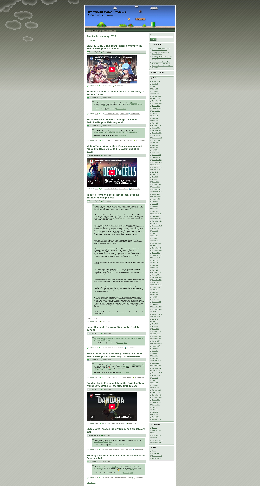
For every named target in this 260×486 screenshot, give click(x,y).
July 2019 (155, 289)
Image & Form (108, 377)
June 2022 (155, 204)
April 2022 (155, 209)
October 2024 (156, 135)
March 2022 (155, 211)
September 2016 (157, 373)
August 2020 (156, 258)
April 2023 (155, 179)
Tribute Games (124, 114)
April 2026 (155, 91)
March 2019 (155, 299)
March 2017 (155, 358)
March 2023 (155, 182)
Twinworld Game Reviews (106, 12)
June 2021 (155, 233)
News (96, 86)
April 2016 (155, 385)
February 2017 (156, 360)
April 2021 (155, 238)
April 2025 (155, 120)
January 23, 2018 (128, 473)
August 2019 (156, 287)
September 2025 (157, 108)
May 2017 (155, 353)
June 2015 (155, 409)
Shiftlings (129, 477)
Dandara (107, 423)
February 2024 (156, 155)
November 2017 (156, 338)
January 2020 (156, 275)
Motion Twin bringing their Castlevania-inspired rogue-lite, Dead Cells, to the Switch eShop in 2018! (114, 149)
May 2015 (155, 412)
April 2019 (155, 297)
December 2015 (156, 395)
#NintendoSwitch (106, 338)
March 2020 (155, 270)
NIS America (108, 86)
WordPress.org (156, 458)
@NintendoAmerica (137, 104)
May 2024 (155, 147)
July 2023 (155, 172)
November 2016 (156, 368)
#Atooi (113, 338)
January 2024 (156, 157)
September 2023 (157, 167)
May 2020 (155, 265)
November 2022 (156, 191)
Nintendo (121, 189)
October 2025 (156, 106)
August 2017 (156, 346)
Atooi (105, 348)
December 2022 (156, 189)
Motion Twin (114, 189)
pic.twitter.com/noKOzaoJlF (102, 369)
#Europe (127, 338)
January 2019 (156, 304)
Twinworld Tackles (157, 440)
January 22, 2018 (124, 372)
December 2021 (156, 218)
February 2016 (156, 390)
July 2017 (155, 348)
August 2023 (156, 169)
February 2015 (156, 419)
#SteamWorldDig (124, 366)
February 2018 (156, 331)
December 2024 (156, 130)
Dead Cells (108, 189)
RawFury (118, 423)
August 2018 (156, 316)
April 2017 (155, 356)
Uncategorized (156, 442)
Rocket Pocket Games (120, 477)
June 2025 (155, 116)
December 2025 (156, 101)
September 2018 (157, 314)
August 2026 (156, 81)
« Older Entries (91, 40)
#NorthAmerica (120, 338)
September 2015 (157, 402)
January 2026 (156, 98)
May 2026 (155, 89)
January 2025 (156, 128)
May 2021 (155, 235)
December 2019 (156, 277)
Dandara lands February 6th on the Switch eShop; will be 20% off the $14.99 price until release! (116, 384)
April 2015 (155, 414)
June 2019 (155, 292)
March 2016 (155, 387)
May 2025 (155, 118)
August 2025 (156, 111)
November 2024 (156, 133)
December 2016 (156, 365)
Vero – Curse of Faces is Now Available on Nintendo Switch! (161, 62)
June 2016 (155, 380)
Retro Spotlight (156, 435)
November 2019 (156, 280)
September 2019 (157, 284)
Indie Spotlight (156, 430)
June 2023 (155, 174)
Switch (126, 189)
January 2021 (156, 245)
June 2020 (155, 262)
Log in (154, 451)
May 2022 (155, 206)
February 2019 (156, 302)
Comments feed (157, 456)
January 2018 (156, 334)
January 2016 (156, 392)
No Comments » (119, 86)
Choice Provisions (110, 449)
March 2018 (155, 329)
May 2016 (155, 383)
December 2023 (156, 160)
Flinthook (107, 114)
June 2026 (155, 86)
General (154, 428)
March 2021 (155, 240)
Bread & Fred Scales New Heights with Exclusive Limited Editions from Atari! (162, 58)
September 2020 (157, 255)
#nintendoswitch (99, 468)
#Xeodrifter (97, 338)
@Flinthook (133, 103)
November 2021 (156, 221)
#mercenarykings (99, 132)
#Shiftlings (115, 467)
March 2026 (155, 93)
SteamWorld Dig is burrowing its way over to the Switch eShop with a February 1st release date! (115, 355)
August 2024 (156, 140)
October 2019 (156, 282)
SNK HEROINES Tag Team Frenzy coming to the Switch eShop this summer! (114, 47)
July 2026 (155, 84)
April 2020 (155, 267)
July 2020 (155, 260)
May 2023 (155, 177)
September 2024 (157, 138)
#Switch (129, 104)
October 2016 (156, 370)
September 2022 (157, 196)
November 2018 (156, 309)
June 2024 (155, 145)
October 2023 (156, 165)
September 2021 (157, 226)
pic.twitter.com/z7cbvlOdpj (102, 340)
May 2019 (155, 294)
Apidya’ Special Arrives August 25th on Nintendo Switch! (161, 49)
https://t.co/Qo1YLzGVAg (101, 106)
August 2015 (156, 405)
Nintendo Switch (114, 114)
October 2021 (156, 223)
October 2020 (156, 253)
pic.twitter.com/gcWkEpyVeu (103, 442)
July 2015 (155, 407)
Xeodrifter (120, 348)
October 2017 (156, 341)
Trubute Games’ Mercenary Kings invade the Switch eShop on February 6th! (112, 121)
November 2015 (156, 397)
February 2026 (156, 96)
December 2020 (156, 248)
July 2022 (155, 201)
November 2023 (156, 162)
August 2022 (156, 199)
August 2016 (156, 375)
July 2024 (155, 142)
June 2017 (155, 351)
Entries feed (155, 453)
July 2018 (155, 319)
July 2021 (155, 231)
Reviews (154, 437)
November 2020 (156, 250)
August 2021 (156, 228)
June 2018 (155, 321)
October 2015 (156, 400)
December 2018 (156, 307)
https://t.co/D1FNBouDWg (129, 132)
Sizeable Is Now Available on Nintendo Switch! (160, 53)
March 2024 (155, 152)
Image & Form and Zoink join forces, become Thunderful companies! (113, 196)
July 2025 (155, 113)
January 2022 (156, 216)
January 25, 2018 (121, 109)
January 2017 (156, 363)
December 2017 (156, 336)
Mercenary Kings (109, 140)
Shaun (109, 52)
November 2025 (156, 103)
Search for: (153, 35)
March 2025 (155, 123)
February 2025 (156, 125)
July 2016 (155, 378)
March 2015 (155, 417)
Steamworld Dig (126, 377)
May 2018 (155, 324)
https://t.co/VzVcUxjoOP (127, 470)
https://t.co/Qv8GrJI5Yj (137, 338)
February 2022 (156, 214)
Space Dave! (128, 449)
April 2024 (155, 150)
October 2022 (156, 194)
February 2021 (156, 243)
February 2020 (156, 272)
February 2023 (156, 184)
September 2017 (157, 343)
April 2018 (155, 326)
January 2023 (156, 187)
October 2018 (156, 311)
